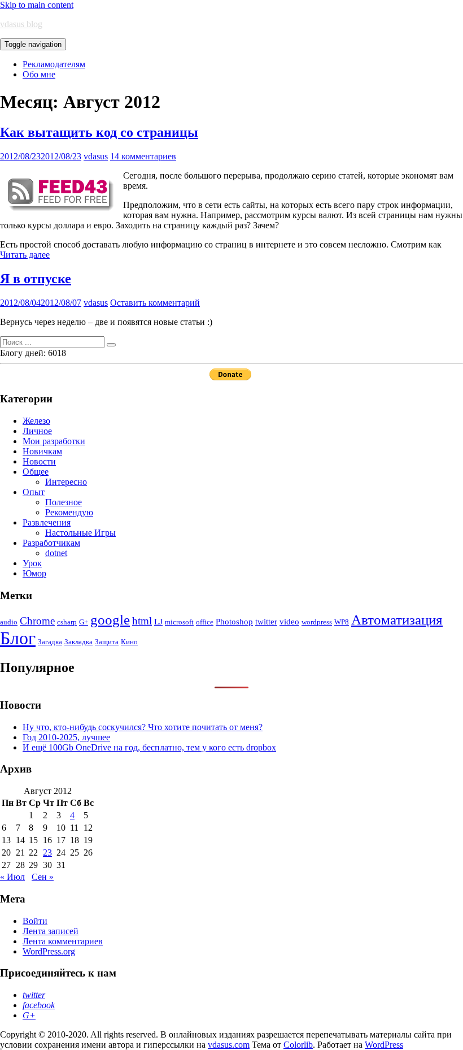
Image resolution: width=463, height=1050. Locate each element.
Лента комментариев (63, 941)
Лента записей (50, 931)
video (289, 621)
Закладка (78, 641)
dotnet (56, 553)
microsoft (179, 622)
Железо (36, 421)
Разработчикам (51, 543)
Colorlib (298, 1044)
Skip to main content (36, 5)
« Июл (12, 877)
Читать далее (25, 254)
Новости (39, 461)
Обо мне (39, 74)
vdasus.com (229, 1044)
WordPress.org (49, 951)
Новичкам (42, 451)
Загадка (50, 641)
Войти (35, 921)
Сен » (43, 877)
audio (9, 622)
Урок (32, 563)
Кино (129, 641)
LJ (158, 621)
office (204, 622)
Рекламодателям (54, 64)
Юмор (34, 573)
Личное (37, 431)
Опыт (34, 492)
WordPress (384, 1044)
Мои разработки (54, 441)
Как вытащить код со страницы (99, 132)
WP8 (341, 622)
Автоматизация (397, 619)
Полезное (63, 502)
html (142, 621)
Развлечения (47, 522)
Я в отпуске (35, 278)
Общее (36, 471)
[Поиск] (111, 344)
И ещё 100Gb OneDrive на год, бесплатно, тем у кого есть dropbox (149, 747)
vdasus (96, 156)
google (110, 619)
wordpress (317, 622)
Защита (107, 641)
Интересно (66, 482)
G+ (83, 622)
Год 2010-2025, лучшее (66, 737)
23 (47, 852)
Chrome (37, 621)
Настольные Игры (80, 532)
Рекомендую (69, 512)
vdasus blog (21, 24)
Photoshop (234, 621)
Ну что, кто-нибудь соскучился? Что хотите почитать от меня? (143, 727)
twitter (266, 621)
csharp (67, 622)
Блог (18, 638)
